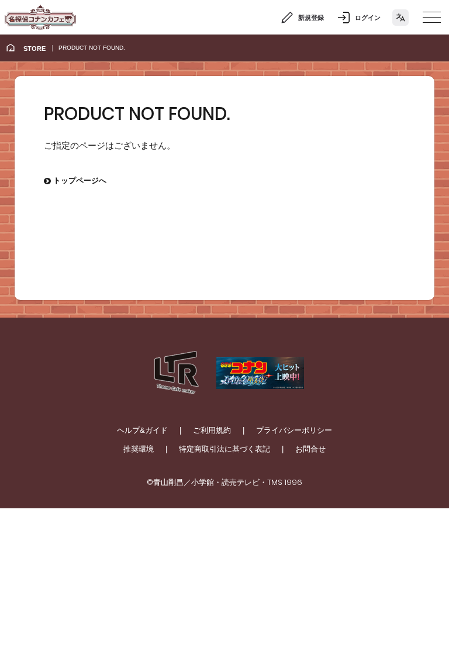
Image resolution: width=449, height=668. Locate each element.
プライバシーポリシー (294, 430)
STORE (34, 48)
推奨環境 (138, 449)
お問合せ (310, 449)
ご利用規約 (212, 430)
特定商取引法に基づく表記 (224, 449)
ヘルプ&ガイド (142, 430)
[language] (400, 17)
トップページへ (75, 180)
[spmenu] (432, 17)
